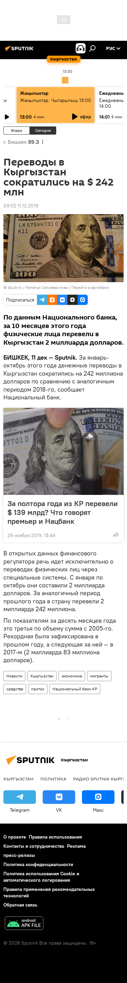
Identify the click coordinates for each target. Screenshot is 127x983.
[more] (116, 534)
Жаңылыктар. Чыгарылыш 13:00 (55, 100)
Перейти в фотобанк (90, 287)
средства (14, 688)
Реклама (76, 846)
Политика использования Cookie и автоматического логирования (41, 876)
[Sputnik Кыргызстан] (20, 51)
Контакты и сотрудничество (33, 846)
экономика (72, 675)
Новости (14, 675)
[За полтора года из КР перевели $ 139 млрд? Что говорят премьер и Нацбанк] (63, 451)
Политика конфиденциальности (38, 864)
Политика (53, 779)
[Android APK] (24, 924)
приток (37, 688)
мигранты (99, 675)
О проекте (14, 837)
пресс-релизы (19, 855)
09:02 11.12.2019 (20, 206)
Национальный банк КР (74, 688)
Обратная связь (20, 905)
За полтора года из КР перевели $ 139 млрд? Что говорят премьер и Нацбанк (62, 512)
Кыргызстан (42, 675)
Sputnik (15, 287)
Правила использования (55, 837)
